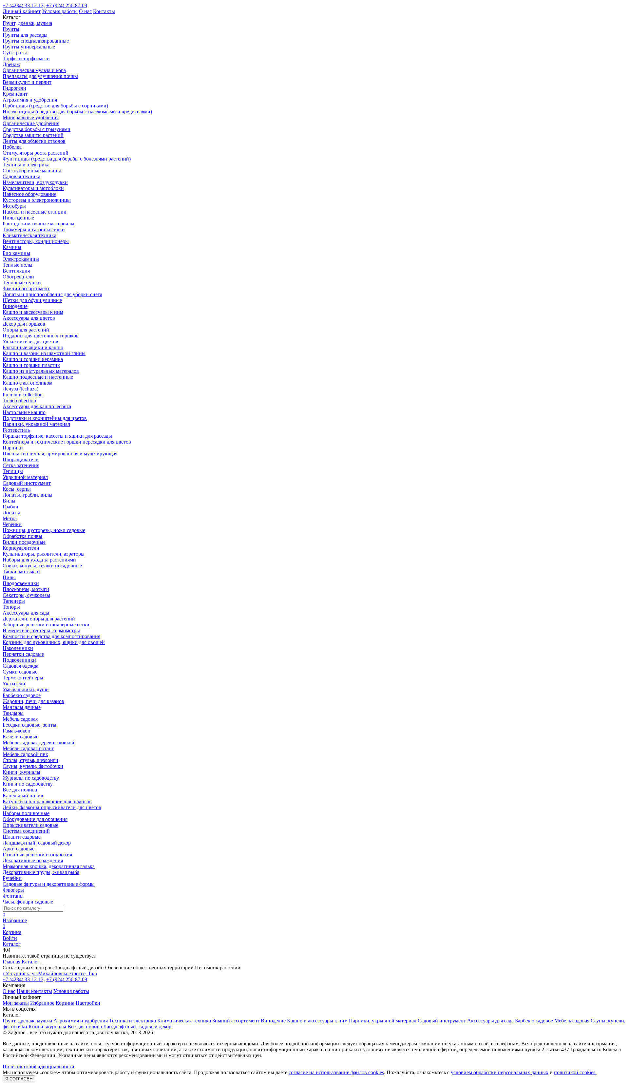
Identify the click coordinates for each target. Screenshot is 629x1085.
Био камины (16, 253)
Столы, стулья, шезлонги (30, 760)
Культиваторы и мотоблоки (33, 188)
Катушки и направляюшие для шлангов (47, 801)
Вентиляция (16, 271)
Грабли (10, 506)
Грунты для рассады (25, 35)
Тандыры (13, 713)
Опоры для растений (26, 330)
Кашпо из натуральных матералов (41, 371)
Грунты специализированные (36, 41)
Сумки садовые (20, 672)
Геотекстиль (16, 430)
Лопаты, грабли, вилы (27, 495)
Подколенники (19, 660)
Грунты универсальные (29, 46)
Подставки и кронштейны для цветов (45, 418)
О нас (85, 11)
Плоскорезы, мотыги (26, 589)
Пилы (9, 577)
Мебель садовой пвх (25, 754)
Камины (12, 247)
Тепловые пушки (22, 282)
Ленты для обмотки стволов (34, 141)
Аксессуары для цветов (29, 318)
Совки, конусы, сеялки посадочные (42, 565)
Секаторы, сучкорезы (26, 595)
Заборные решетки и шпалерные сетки (46, 624)
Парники (13, 447)
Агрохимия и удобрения (30, 100)
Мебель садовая (20, 719)
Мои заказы (16, 1003)
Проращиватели (21, 459)
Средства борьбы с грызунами (36, 129)
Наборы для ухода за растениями (39, 559)
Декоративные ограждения (33, 860)
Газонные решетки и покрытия (37, 854)
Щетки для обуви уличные (32, 300)
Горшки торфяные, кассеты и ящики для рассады (57, 436)
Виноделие (15, 306)
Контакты (104, 11)
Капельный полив (23, 795)
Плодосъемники (21, 583)
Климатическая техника (29, 235)
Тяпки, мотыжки (21, 571)
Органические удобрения (31, 123)
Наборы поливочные (26, 813)
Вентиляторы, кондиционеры (36, 241)
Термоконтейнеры (23, 677)
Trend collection (19, 400)
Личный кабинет (22, 11)
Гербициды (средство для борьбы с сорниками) (55, 105)
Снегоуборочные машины (32, 170)
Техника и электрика (26, 164)
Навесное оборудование (29, 194)
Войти (10, 938)
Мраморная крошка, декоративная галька (49, 866)
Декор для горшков (24, 324)
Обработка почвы (22, 536)
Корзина (65, 1003)
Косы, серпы (17, 489)
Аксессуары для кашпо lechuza (37, 406)
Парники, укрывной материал (36, 424)
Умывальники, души (26, 689)
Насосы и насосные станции (35, 212)
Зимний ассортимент (26, 288)
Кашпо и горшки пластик (31, 365)
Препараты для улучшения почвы (40, 76)
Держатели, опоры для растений (39, 618)
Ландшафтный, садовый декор (37, 843)
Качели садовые (20, 736)
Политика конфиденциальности (38, 1066)
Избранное (42, 1003)
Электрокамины (21, 259)
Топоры (11, 607)
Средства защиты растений (33, 135)
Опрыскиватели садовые (30, 825)
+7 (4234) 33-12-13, (24, 5)
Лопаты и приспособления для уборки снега (52, 294)
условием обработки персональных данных (499, 1072)
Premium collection (23, 394)
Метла (10, 518)
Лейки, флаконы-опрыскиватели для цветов (52, 807)
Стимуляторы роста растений (35, 153)
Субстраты (15, 52)
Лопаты (11, 512)
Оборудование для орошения (35, 819)
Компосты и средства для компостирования (51, 636)
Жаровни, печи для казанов (33, 701)
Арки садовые (18, 848)
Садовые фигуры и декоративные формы (49, 884)
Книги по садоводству (28, 784)
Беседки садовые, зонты (29, 725)
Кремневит (15, 94)
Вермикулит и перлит (27, 82)
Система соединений (26, 831)
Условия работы (60, 11)
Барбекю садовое (22, 695)
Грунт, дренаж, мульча (27, 23)
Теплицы (13, 471)
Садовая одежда (20, 666)
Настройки (88, 1003)
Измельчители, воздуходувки (35, 182)
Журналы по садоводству (31, 778)
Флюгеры (13, 890)
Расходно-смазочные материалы (38, 223)
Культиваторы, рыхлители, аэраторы (44, 554)
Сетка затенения (21, 465)
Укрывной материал (25, 477)
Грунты (11, 29)
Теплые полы (17, 265)
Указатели (14, 683)
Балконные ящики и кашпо (33, 347)
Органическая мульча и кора (34, 70)
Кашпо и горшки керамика (33, 359)
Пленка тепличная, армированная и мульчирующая (60, 453)
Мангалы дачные (22, 707)
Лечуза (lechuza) (20, 388)
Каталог (31, 961)
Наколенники (18, 648)
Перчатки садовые (23, 654)
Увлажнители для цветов (30, 341)
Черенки (12, 524)
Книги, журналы (21, 772)
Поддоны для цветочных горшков (41, 335)
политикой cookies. (575, 1072)
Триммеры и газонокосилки (34, 229)
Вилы (9, 501)
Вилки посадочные (24, 542)
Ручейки (12, 878)
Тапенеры (14, 601)
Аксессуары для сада (26, 613)
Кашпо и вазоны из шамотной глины (44, 353)
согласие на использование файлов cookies (336, 1072)
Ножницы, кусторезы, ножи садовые (44, 530)
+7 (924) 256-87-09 (66, 5)
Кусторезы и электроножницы (37, 200)
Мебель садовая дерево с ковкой (38, 742)
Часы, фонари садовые (28, 901)
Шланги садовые (22, 837)
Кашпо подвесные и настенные (38, 377)
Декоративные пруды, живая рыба (41, 872)
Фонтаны (13, 896)
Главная (11, 961)
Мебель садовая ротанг (28, 748)
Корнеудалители (21, 548)
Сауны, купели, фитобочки (33, 766)
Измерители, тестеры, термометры (41, 630)
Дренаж (11, 64)
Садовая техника (21, 176)
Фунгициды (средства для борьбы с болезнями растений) (67, 159)
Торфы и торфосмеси (26, 58)
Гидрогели (14, 88)
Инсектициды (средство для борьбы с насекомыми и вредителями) (77, 111)
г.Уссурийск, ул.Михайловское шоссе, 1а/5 (50, 973)
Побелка (12, 147)
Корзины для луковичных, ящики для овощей (54, 642)
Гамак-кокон (16, 730)
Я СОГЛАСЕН (18, 1078)
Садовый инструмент (27, 483)
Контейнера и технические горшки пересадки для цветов (67, 442)
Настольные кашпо (24, 412)
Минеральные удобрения (31, 117)
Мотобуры (14, 206)
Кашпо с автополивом (27, 383)
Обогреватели (18, 276)
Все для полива (20, 789)
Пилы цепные (18, 217)
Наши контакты (34, 991)
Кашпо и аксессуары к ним (33, 312)
